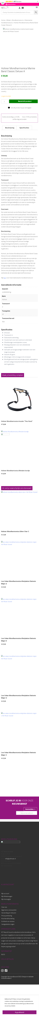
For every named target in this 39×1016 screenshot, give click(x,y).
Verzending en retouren (8, 913)
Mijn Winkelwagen (6, 896)
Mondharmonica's (17, 20)
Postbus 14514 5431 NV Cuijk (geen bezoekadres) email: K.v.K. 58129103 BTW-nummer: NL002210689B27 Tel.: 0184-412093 (11, 859)
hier (5, 278)
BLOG (3, 954)
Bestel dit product (25, 101)
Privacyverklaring (6, 916)
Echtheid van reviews (7, 921)
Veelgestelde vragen (7, 924)
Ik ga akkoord (19, 1012)
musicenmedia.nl (6, 978)
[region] (19, 1005)
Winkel (9, 20)
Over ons (4, 907)
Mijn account (5, 893)
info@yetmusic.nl (10, 859)
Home (3, 20)
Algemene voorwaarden (8, 910)
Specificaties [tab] (24, 128)
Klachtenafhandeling (7, 918)
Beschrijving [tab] (9, 128)
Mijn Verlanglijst (6, 899)
